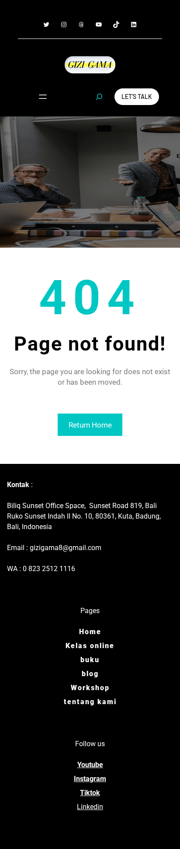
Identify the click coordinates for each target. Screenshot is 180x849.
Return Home (90, 425)
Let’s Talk (136, 96)
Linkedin (90, 807)
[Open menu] (42, 96)
